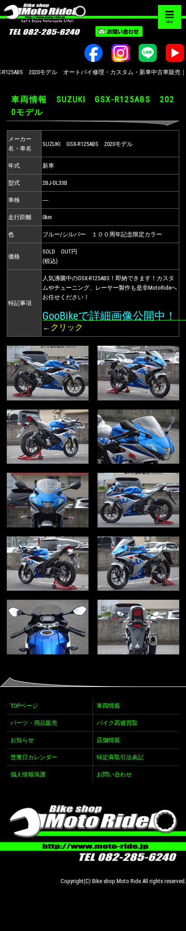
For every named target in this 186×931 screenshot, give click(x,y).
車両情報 (108, 705)
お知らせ (22, 740)
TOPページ (24, 705)
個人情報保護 (28, 774)
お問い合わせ (114, 774)
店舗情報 (108, 740)
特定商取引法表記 (120, 757)
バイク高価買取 (117, 722)
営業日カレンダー (33, 757)
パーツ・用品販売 (33, 722)
